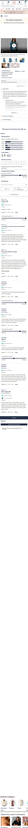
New (13, 9)
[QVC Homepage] (1, 16)
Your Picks (7, 9)
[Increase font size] (24, 85)
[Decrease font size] (26, 85)
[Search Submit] (25, 6)
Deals (2, 9)
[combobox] (12, 6)
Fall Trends (18, 9)
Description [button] (6, 89)
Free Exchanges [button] (7, 119)
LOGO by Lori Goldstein (7, 77)
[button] (3, 3)
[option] (14, 12)
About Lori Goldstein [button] (8, 116)
